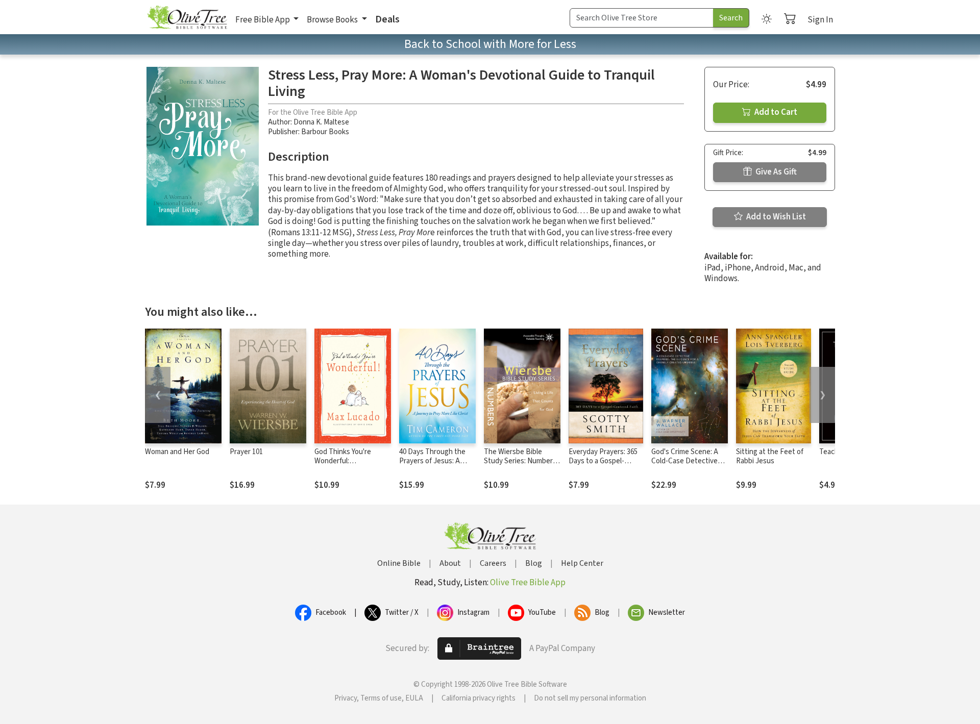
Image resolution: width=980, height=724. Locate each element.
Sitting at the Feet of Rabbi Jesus (769, 456)
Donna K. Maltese (321, 122)
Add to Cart (775, 112)
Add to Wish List (775, 217)
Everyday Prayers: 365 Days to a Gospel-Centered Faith (603, 461)
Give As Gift (775, 172)
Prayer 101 (246, 451)
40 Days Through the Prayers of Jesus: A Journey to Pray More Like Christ (433, 466)
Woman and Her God (177, 451)
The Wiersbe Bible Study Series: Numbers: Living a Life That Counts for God (521, 466)
